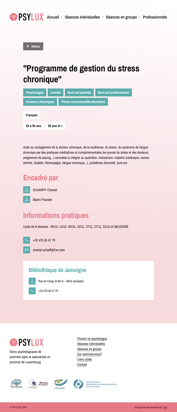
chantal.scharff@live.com (49, 249)
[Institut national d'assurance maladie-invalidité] (61, 384)
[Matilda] (16, 384)
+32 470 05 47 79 (44, 240)
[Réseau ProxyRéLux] (38, 384)
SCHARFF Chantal (45, 190)
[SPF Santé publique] (95, 384)
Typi (165, 407)
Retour (35, 46)
